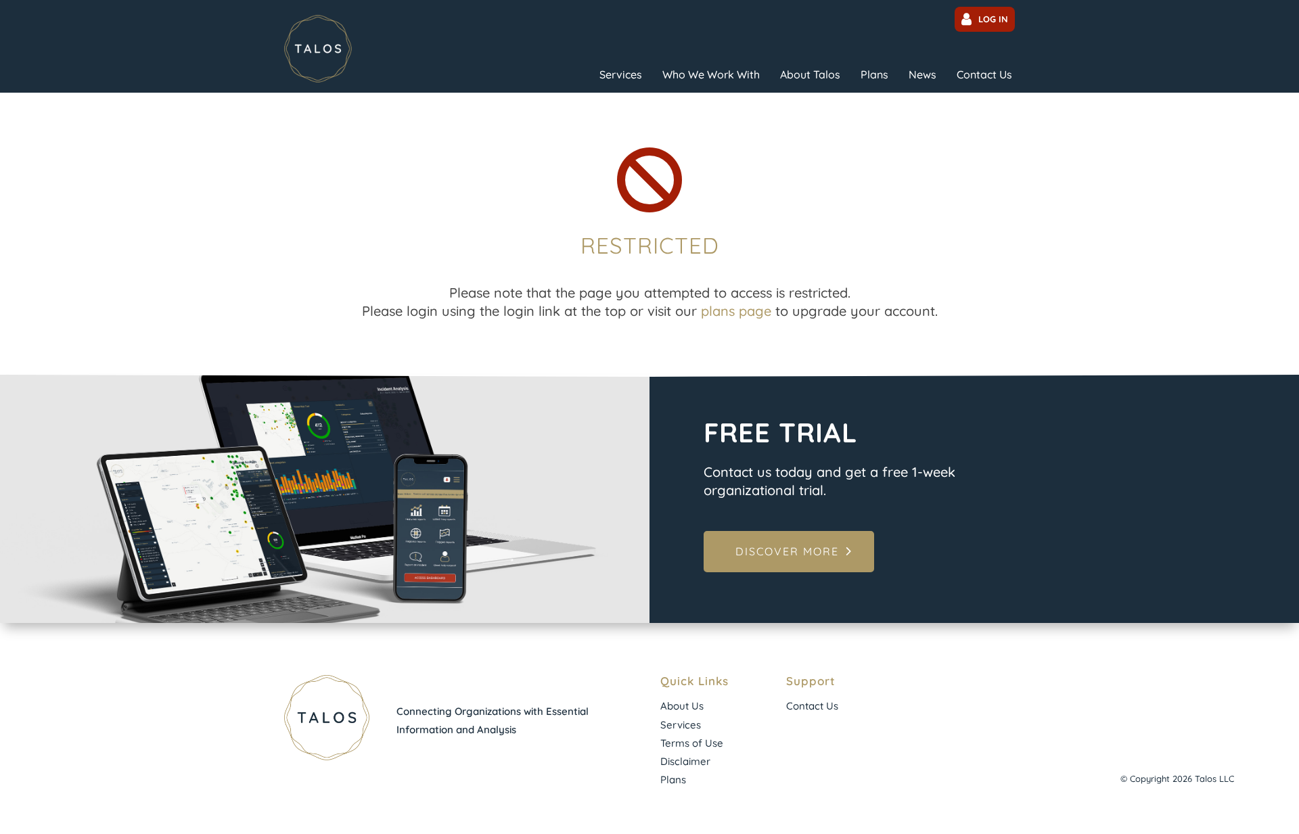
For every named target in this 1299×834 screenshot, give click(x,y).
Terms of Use (691, 743)
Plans (874, 74)
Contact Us (984, 74)
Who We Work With (711, 74)
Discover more (787, 551)
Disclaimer (685, 761)
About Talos (810, 74)
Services (620, 74)
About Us (682, 705)
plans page (736, 310)
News (922, 74)
